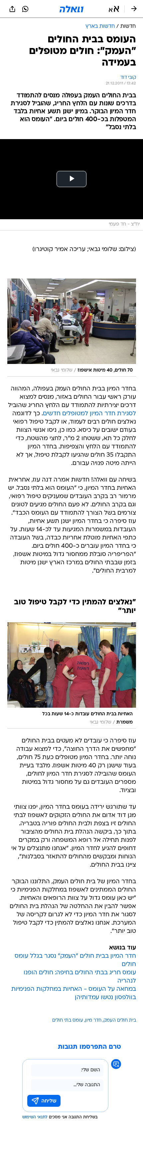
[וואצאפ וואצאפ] (25, 9)
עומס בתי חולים (67, 1020)
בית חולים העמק (119, 1020)
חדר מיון (93, 1020)
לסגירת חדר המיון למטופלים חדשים (89, 414)
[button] (114, 9)
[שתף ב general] (12, 9)
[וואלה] (71, 9)
